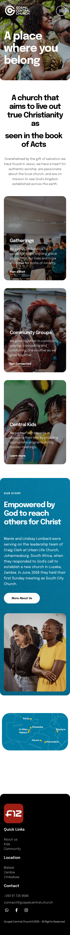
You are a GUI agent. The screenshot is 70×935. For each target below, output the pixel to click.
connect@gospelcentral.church (28, 902)
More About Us (22, 598)
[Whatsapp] (7, 910)
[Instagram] (26, 910)
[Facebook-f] (16, 910)
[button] (59, 918)
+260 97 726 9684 (16, 896)
